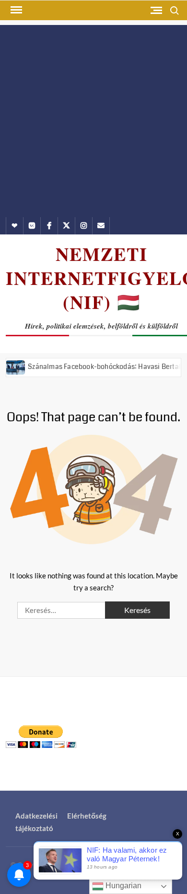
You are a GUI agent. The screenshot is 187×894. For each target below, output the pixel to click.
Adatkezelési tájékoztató (36, 822)
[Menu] (15, 10)
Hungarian (122, 886)
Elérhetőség (86, 815)
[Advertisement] (93, 118)
